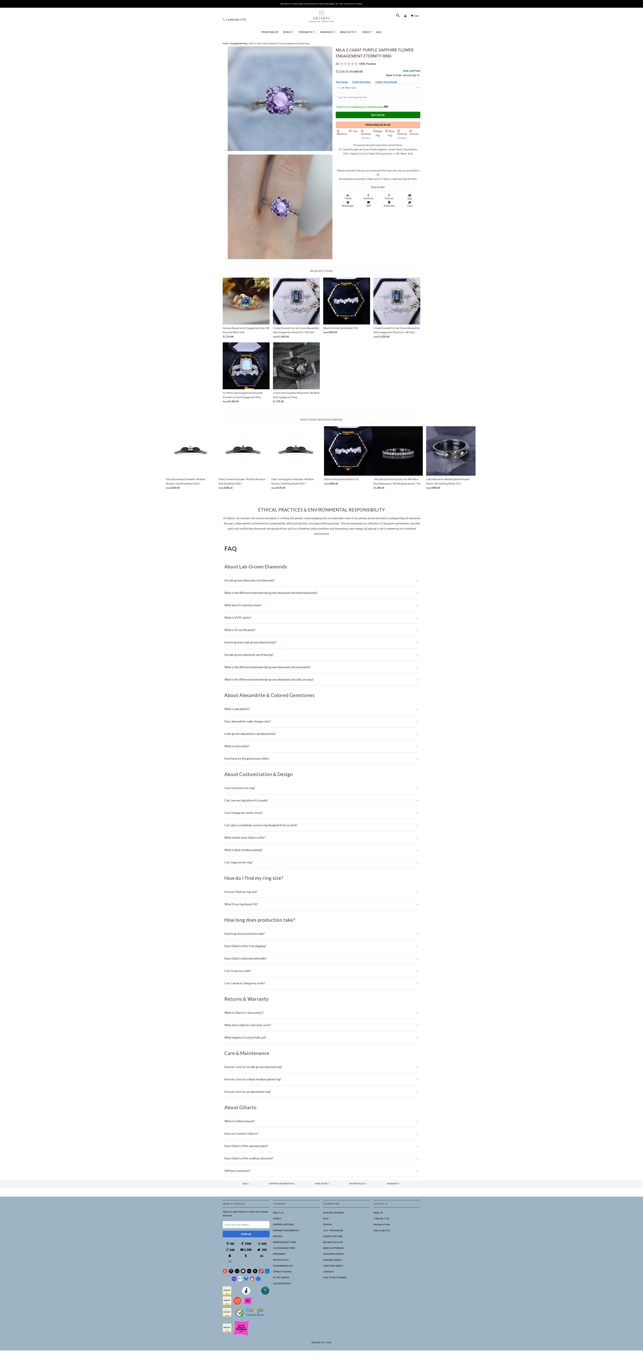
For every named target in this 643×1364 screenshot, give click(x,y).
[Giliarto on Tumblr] (246, 1256)
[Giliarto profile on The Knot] (227, 1331)
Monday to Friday (381, 1224)
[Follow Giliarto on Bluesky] (246, 1280)
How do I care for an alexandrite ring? (321, 1091)
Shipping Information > (282, 1184)
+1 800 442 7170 (236, 19)
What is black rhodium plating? (321, 849)
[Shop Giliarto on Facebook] (258, 1280)
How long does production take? (321, 933)
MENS (367, 32)
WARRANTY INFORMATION (286, 1230)
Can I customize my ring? (321, 788)
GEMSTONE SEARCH (333, 1266)
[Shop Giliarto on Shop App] (234, 1280)
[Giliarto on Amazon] (255, 1272)
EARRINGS (327, 32)
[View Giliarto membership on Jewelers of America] (246, 1294)
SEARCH (277, 1218)
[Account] (405, 16)
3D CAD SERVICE (281, 1277)
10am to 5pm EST (381, 1230)
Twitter (348, 198)
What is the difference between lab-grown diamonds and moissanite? (321, 667)
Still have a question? (321, 1170)
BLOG (326, 1218)
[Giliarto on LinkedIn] (262, 1256)
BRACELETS (348, 32)
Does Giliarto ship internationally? (321, 958)
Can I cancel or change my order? (321, 983)
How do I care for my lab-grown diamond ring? (321, 1066)
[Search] (398, 16)
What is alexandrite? (321, 709)
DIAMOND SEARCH (332, 1260)
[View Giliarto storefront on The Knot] (237, 1304)
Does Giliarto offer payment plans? (321, 1146)
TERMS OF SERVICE (282, 1271)
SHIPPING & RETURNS (283, 1224)
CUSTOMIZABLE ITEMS (284, 1248)
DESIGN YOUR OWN (332, 1236)
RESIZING (277, 1236)
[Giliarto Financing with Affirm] (240, 1280)
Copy (409, 205)
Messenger (348, 205)
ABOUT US (278, 1212)
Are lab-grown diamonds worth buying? (321, 654)
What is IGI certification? (321, 630)
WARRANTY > (393, 1184)
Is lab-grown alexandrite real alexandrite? (321, 733)
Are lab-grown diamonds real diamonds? (321, 580)
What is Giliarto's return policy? (321, 1012)
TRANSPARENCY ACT (283, 1266)
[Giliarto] (321, 15)
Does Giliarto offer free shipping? (321, 946)
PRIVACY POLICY (281, 1260)
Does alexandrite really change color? (321, 721)
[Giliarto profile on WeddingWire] (227, 1316)
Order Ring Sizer (361, 82)
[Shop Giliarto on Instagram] (252, 1280)
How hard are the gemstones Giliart (321, 758)
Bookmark (389, 205)
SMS (368, 205)
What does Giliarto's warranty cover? (321, 1025)
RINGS (288, 32)
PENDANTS (306, 32)
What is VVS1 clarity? (321, 617)
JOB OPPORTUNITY (282, 1283)
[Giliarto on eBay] (249, 1272)
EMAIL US (378, 1212)
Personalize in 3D (378, 124)
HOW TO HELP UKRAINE (334, 1277)
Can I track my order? (321, 970)
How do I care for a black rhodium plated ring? (321, 1079)
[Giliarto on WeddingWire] (231, 1272)
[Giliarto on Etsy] (237, 1272)
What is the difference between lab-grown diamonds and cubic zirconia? (321, 679)
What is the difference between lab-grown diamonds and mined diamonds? (321, 592)
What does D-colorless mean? (321, 605)
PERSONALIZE (269, 32)
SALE (379, 32)
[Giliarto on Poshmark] (261, 1272)
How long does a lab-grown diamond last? (321, 642)
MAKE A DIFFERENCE (333, 1248)
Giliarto (314, 1342)
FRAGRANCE (279, 1254)
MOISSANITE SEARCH (333, 1254)
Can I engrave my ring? (321, 862)
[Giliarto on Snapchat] (230, 1256)
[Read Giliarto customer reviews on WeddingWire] (265, 1294)
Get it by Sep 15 (411, 73)
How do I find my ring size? (321, 891)
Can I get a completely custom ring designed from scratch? (321, 825)
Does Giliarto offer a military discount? (321, 1158)
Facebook (368, 198)
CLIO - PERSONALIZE (333, 1230)
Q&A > (246, 1184)
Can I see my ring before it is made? (321, 800)
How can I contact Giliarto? (321, 1133)
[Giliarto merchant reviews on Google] (250, 1317)
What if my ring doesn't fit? (321, 904)
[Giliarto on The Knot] (225, 1272)
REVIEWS (327, 1224)
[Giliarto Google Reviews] (243, 1272)
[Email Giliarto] (230, 1262)
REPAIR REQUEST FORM (284, 1242)
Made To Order (394, 75)
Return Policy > (358, 1184)
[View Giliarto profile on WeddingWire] (227, 1294)
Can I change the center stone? (321, 812)
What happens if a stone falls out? (321, 1037)
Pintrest (389, 198)
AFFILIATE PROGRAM (333, 1212)
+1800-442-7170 (381, 1218)
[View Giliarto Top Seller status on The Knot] (247, 1304)
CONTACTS (328, 1271)
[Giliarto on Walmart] (267, 1272)
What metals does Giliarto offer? (321, 837)
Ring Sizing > (322, 1184)
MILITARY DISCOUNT (333, 1242)
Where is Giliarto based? (321, 1121)
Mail (410, 198)
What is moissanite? (321, 746)
